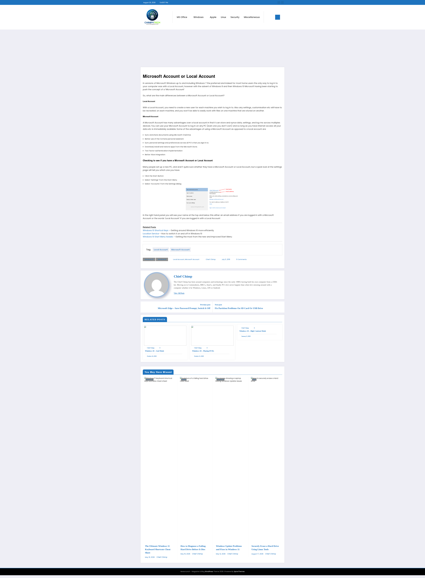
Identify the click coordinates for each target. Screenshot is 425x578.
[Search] (267, 17)
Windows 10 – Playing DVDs (203, 351)
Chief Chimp (211, 259)
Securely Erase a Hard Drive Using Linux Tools (263, 548)
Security (235, 17)
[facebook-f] (278, 2)
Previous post (205, 305)
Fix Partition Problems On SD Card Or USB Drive (239, 308)
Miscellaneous (252, 17)
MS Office (182, 17)
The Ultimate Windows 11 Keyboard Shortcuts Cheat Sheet (156, 549)
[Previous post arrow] (144, 307)
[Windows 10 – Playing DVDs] (212, 335)
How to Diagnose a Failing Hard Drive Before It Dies (191, 548)
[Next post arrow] (281, 307)
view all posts (179, 293)
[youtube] (282, 2)
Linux (223, 17)
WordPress (209, 571)
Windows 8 (162, 259)
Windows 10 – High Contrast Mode (252, 331)
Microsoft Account (180, 249)
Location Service (151, 233)
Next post (218, 305)
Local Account (161, 249)
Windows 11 (148, 379)
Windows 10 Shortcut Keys (155, 230)
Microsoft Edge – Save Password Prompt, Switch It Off (184, 308)
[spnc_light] (272, 17)
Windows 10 (149, 259)
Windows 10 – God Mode (154, 351)
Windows (198, 17)
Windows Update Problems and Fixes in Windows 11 (227, 548)
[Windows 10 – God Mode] (165, 335)
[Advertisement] (212, 46)
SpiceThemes (239, 571)
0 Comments (241, 259)
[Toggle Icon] (277, 17)
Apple (213, 17)
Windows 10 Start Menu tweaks (158, 236)
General (182, 379)
